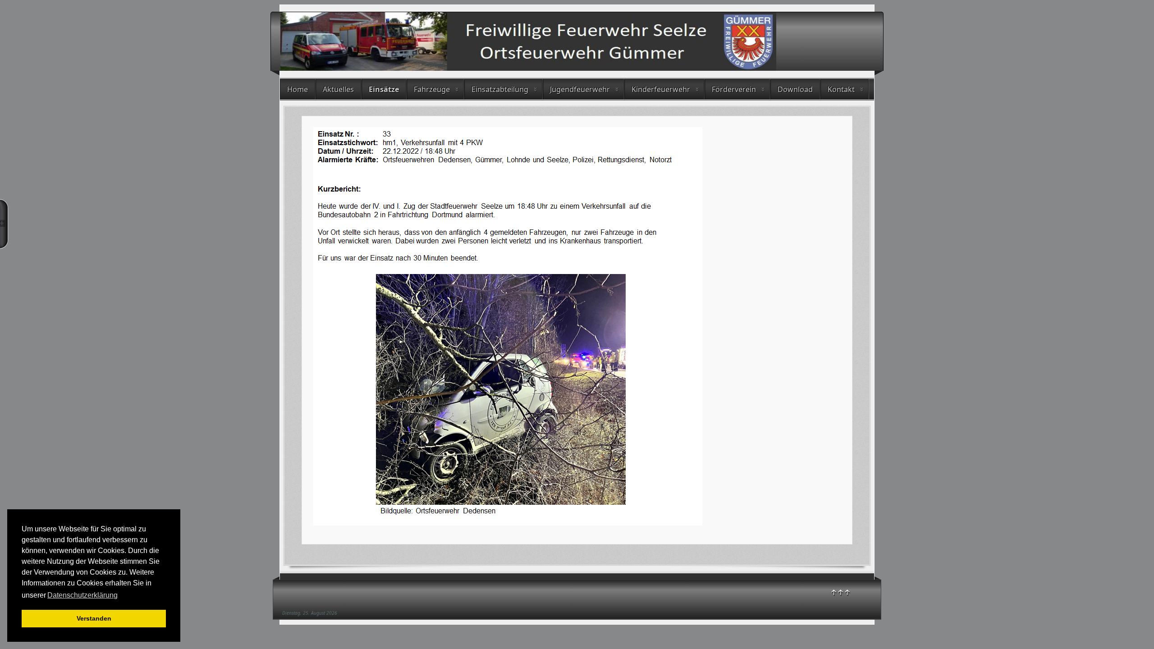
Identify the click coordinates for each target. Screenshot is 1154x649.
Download (795, 89)
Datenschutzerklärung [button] (82, 595)
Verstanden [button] (94, 618)
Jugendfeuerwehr (580, 89)
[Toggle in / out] (4, 224)
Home (297, 89)
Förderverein (734, 89)
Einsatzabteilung (500, 89)
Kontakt (841, 89)
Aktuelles (338, 89)
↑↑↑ (840, 592)
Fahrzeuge (432, 89)
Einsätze (384, 89)
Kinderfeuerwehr (661, 89)
